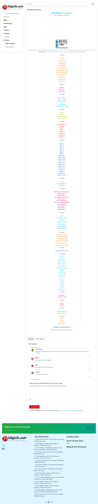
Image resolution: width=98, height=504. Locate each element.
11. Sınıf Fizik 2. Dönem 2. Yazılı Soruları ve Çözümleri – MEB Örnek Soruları (48, 469)
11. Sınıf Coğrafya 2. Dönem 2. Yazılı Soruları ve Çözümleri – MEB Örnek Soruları (47, 457)
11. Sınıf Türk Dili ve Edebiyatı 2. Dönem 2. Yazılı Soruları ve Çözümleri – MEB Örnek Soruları (49, 478)
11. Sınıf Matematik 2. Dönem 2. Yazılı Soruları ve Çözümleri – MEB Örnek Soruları (47, 474)
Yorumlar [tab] (30, 339)
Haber (68, 443)
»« (62, 327)
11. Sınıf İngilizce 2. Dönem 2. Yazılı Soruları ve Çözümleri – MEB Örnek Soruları (46, 444)
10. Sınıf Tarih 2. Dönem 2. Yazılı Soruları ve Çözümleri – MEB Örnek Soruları (49, 495)
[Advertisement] (61, 28)
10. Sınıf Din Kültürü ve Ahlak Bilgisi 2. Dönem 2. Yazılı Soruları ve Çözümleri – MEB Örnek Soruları (48, 491)
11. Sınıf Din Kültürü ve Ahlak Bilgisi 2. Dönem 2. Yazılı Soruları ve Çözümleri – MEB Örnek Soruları (48, 448)
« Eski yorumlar (35, 347)
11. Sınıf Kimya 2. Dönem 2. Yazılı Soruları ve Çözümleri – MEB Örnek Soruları (48, 465)
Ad (30, 399)
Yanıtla (89, 355)
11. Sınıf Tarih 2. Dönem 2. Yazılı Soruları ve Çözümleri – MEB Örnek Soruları (49, 453)
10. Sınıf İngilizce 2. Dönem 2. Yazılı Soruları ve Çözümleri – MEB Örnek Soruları (46, 486)
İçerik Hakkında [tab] (40, 339)
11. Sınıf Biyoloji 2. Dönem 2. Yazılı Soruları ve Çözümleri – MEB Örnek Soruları (49, 461)
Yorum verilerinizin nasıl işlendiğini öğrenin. (71, 410)
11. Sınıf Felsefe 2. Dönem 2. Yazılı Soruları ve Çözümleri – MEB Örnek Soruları (49, 440)
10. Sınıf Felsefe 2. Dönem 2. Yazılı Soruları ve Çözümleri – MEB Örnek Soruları (46, 482)
